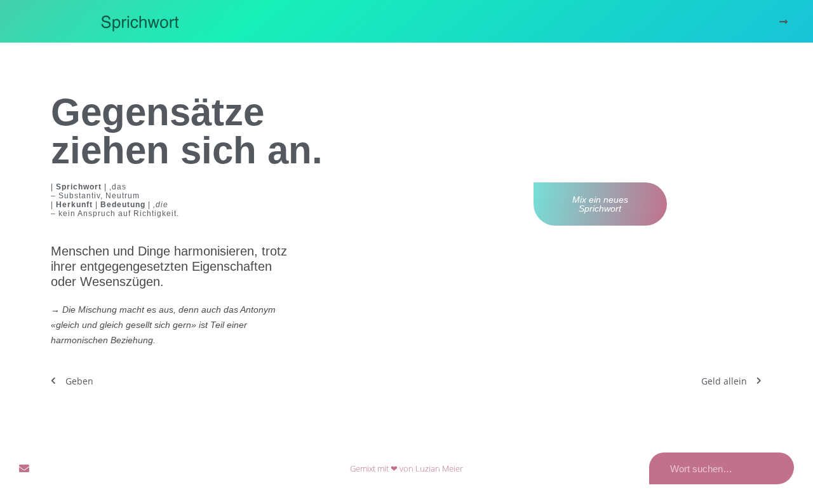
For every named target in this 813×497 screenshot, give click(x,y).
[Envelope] (24, 468)
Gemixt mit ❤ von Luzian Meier (406, 468)
